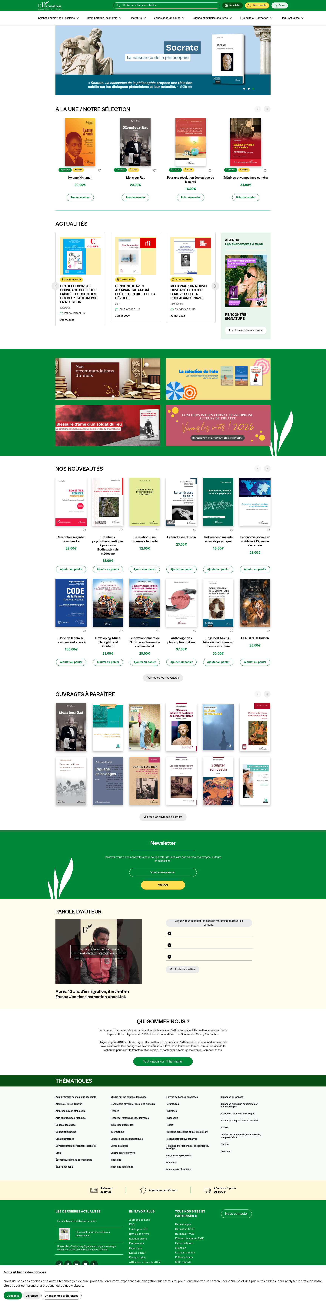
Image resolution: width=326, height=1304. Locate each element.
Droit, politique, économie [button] (102, 18)
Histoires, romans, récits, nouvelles (130, 1118)
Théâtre (225, 1144)
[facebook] (94, 1264)
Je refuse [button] (32, 1295)
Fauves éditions (184, 1243)
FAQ (132, 1224)
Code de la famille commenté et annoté (71, 640)
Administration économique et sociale (75, 1097)
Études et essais (64, 1167)
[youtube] (85, 1264)
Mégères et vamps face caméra (246, 178)
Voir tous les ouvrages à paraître (163, 817)
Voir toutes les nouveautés (163, 678)
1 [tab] (244, 89)
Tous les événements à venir (246, 330)
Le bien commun (185, 1252)
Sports (224, 1128)
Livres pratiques (119, 1146)
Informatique (117, 1132)
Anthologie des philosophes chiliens (181, 640)
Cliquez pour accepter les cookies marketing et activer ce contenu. (98, 951)
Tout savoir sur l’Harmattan (163, 1061)
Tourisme (226, 1151)
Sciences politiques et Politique (237, 1114)
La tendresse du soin (181, 537)
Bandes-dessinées (65, 1125)
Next (215, 286)
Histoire (115, 1111)
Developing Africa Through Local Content (107, 642)
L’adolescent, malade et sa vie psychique (218, 539)
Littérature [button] (136, 18)
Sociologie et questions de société (239, 1121)
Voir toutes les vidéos (182, 969)
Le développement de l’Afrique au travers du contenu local (144, 642)
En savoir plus (74, 313)
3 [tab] (253, 89)
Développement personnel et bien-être (76, 1146)
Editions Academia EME (189, 1238)
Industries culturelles (122, 1125)
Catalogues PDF (138, 1229)
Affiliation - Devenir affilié (145, 1262)
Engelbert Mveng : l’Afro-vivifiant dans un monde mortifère (218, 642)
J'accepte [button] (13, 1295)
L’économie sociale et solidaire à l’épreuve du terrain (255, 541)
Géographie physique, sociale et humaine (133, 1104)
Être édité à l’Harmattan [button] (254, 18)
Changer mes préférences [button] (61, 1295)
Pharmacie (172, 1111)
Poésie (169, 1125)
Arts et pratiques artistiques (70, 1118)
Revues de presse (139, 1233)
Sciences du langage (232, 1097)
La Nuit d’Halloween (255, 638)
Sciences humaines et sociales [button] (56, 18)
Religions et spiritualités (179, 1156)
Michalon (180, 1247)
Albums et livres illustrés (68, 1104)
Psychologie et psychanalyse (181, 1139)
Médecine (116, 1160)
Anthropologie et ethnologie (70, 1111)
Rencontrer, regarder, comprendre (71, 539)
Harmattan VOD (184, 1233)
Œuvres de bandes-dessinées (182, 1097)
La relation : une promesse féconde (145, 539)
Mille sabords (183, 1261)
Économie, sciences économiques (73, 1160)
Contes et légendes (65, 1132)
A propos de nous (139, 1219)
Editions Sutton (184, 1257)
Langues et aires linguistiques (127, 1139)
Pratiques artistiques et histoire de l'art (187, 1132)
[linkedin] (76, 1264)
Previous (55, 286)
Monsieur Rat (135, 178)
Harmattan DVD (184, 1228)
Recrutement (136, 1243)
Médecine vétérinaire (122, 1167)
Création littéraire (64, 1139)
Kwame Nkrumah (80, 178)
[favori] (99, 170)
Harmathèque (183, 1224)
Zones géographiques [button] (167, 18)
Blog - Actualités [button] (290, 18)
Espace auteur (137, 1252)
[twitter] (68, 1264)
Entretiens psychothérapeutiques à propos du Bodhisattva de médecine (108, 545)
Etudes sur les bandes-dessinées (129, 1097)
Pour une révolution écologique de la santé (190, 180)
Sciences (171, 1163)
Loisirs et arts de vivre (123, 1153)
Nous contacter (236, 1214)
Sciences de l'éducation (178, 1170)
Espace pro (135, 1247)
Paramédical (172, 1104)
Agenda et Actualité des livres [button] (210, 18)
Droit (58, 1153)
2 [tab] (249, 89)
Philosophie (172, 1118)
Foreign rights (137, 1257)
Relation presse (138, 1238)
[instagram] (59, 1264)
